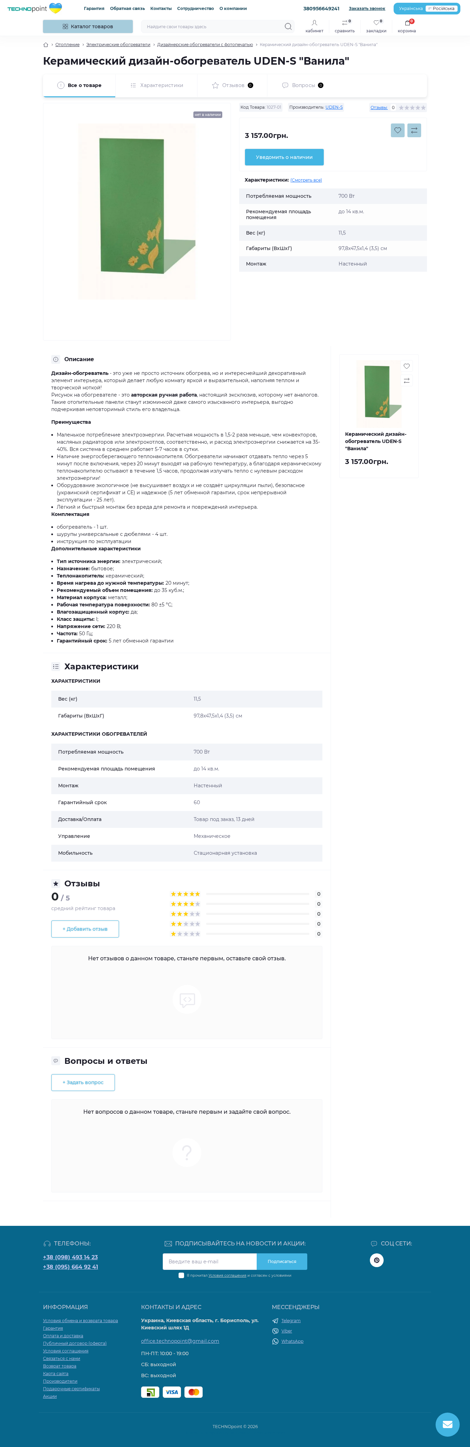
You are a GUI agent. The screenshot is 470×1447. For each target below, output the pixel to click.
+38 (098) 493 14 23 (70, 1257)
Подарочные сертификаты (71, 1388)
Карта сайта (55, 1373)
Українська (411, 8)
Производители (60, 1381)
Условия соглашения (227, 1275)
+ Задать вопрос (83, 1082)
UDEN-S (334, 107)
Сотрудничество (195, 8)
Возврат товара (59, 1366)
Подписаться (282, 1261)
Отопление (67, 44)
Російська (444, 8)
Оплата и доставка (63, 1335)
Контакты (161, 8)
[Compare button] (414, 130)
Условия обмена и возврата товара (80, 1320)
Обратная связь (127, 8)
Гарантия (94, 8)
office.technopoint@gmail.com (180, 1341)
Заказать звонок (367, 8)
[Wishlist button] (398, 130)
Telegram (291, 1320)
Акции (50, 1396)
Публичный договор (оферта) (75, 1343)
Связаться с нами (61, 1358)
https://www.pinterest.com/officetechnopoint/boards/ (377, 1260)
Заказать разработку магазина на (235, 1432)
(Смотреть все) (306, 180)
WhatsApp (292, 1341)
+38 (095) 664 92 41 (70, 1267)
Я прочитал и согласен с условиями (239, 1275)
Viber (286, 1330)
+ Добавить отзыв (85, 929)
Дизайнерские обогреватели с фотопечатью (205, 44)
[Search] (288, 26)
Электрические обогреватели (118, 44)
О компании (233, 8)
